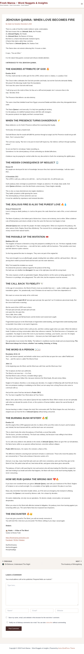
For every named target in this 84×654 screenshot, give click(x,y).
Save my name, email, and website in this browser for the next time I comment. (34, 617)
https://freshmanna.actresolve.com (17, 538)
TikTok (16, 540)
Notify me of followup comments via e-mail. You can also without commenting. (37, 622)
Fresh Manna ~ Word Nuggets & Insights (24, 3)
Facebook (9, 540)
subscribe (49, 622)
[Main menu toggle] (82, 4)
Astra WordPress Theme (66, 648)
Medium (22, 540)
